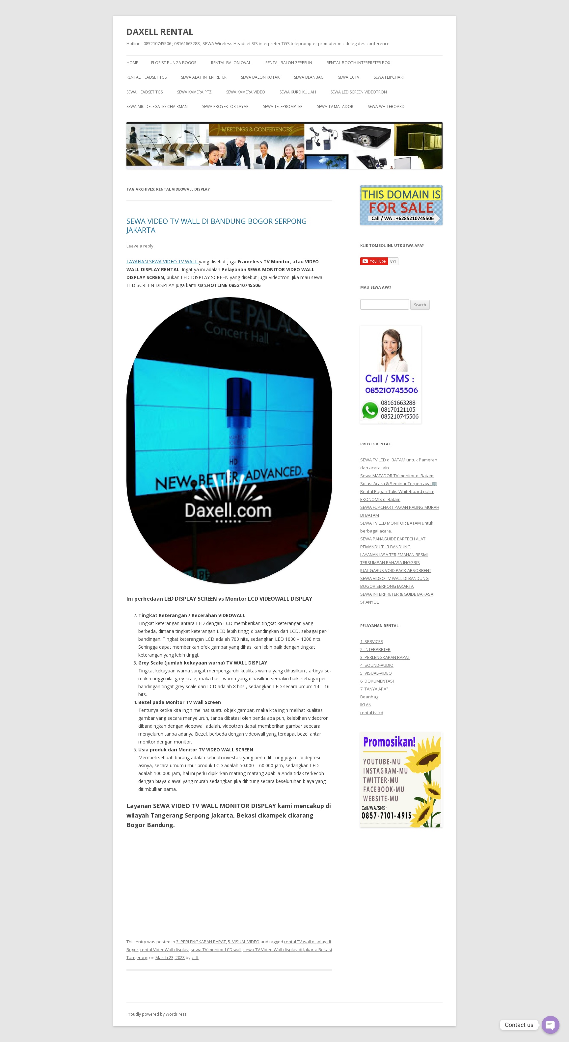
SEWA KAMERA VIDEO (245, 92)
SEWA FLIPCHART (389, 77)
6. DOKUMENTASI (377, 681)
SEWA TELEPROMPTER (283, 106)
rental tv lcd (371, 713)
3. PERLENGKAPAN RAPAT (201, 942)
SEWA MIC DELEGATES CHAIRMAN (157, 106)
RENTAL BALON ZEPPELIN (288, 62)
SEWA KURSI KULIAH (298, 92)
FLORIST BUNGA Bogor (174, 62)
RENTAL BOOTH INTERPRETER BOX (358, 62)
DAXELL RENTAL (159, 32)
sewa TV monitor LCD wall (216, 949)
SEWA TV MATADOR (335, 106)
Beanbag (369, 697)
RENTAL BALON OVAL (231, 62)
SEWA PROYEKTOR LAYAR (225, 106)
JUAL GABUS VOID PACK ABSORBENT (395, 570)
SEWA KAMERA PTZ (194, 92)
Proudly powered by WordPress (156, 1014)
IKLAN (365, 705)
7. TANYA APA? (374, 689)
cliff (195, 957)
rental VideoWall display (164, 949)
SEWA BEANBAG (309, 77)
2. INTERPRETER (375, 649)
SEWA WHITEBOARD (386, 106)
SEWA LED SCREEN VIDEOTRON (359, 92)
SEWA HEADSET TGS (144, 92)
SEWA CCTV (348, 77)
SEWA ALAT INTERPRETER (204, 77)
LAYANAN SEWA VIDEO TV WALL (162, 261)
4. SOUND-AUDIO (376, 665)
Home (132, 62)
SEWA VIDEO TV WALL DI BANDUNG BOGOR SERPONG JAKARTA (216, 225)
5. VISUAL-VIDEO (243, 942)
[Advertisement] (229, 884)
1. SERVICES (371, 641)
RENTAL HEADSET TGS (146, 77)
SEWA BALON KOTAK (260, 77)
